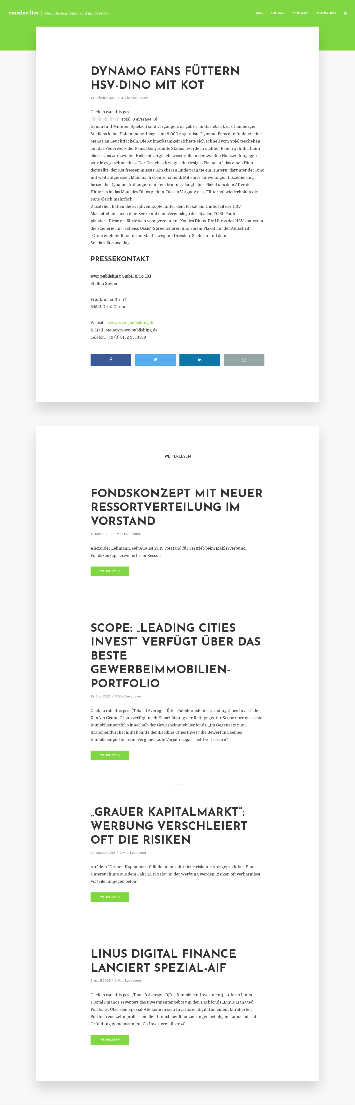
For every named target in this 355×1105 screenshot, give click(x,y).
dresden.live (23, 13)
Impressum (300, 13)
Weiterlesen (110, 571)
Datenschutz (326, 13)
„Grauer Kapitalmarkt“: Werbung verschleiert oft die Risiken (169, 827)
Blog (259, 13)
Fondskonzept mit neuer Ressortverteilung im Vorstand (177, 508)
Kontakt (277, 13)
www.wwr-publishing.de (130, 323)
